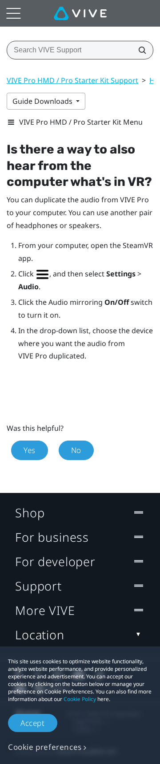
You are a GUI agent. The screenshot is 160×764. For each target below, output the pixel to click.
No (76, 450)
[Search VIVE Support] (139, 50)
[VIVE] (80, 13)
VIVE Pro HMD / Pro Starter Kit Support (72, 80)
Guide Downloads (43, 101)
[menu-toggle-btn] (13, 13)
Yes (30, 450)
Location (39, 634)
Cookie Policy (80, 699)
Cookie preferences (45, 747)
